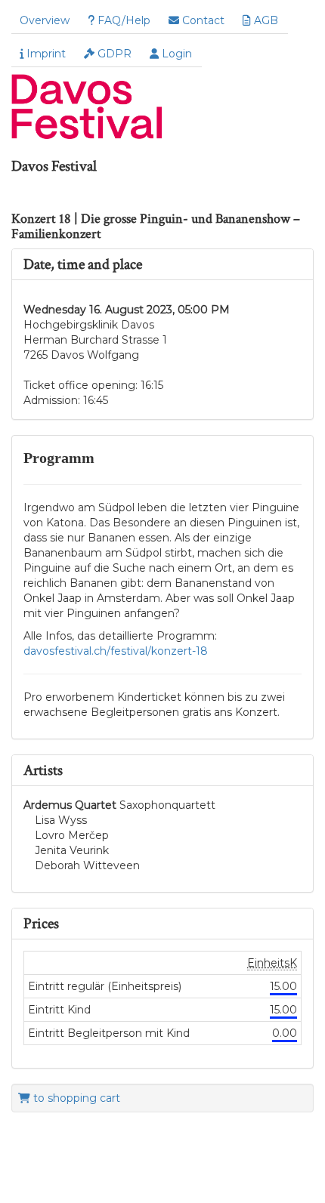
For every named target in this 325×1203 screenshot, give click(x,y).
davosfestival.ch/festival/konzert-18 (115, 651)
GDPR (113, 53)
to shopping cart (75, 1098)
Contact (201, 20)
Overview (45, 20)
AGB (264, 20)
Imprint (44, 53)
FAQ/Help (122, 20)
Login (175, 53)
